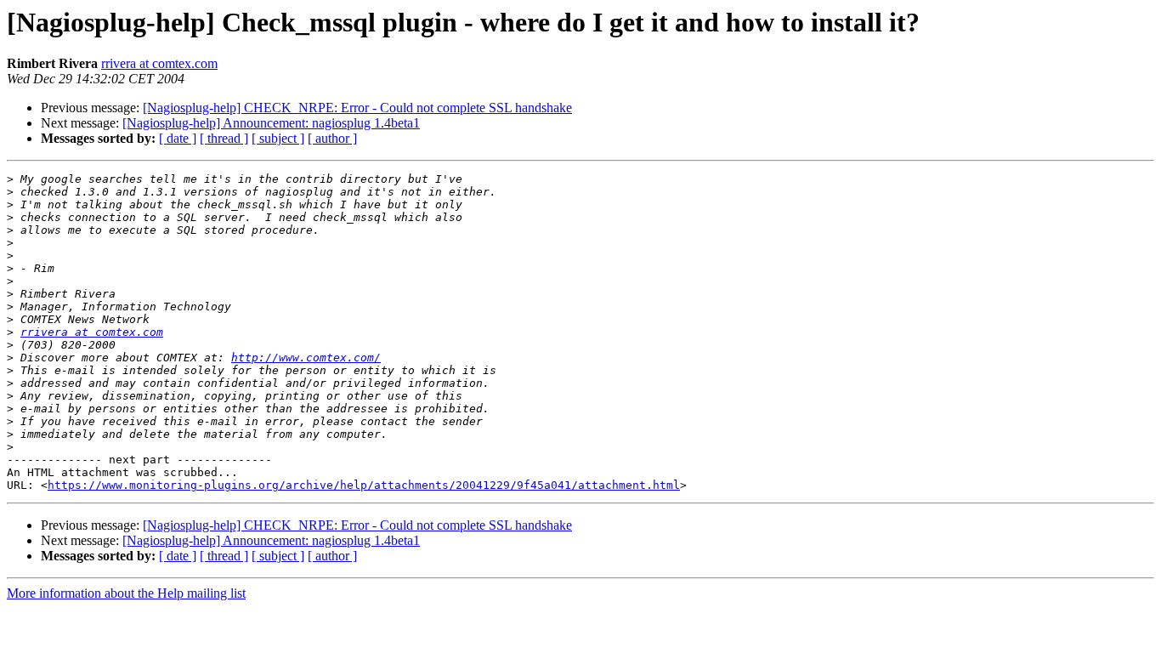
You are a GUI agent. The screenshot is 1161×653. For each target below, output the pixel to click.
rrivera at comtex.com (159, 63)
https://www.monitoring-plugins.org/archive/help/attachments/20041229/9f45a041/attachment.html (364, 485)
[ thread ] (224, 138)
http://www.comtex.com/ (306, 357)
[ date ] (177, 138)
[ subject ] (278, 138)
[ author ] (332, 138)
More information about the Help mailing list (126, 593)
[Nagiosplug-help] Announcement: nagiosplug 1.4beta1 (271, 123)
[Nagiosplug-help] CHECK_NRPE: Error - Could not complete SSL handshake (357, 107)
